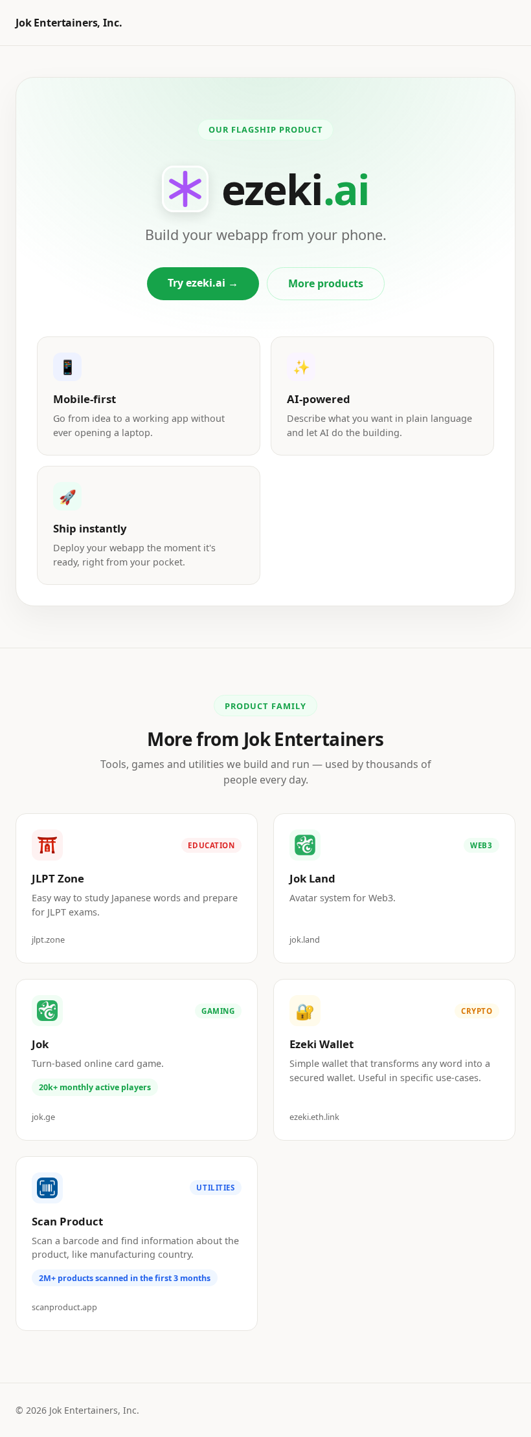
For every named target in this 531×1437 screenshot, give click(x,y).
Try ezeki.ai (203, 283)
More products (325, 283)
